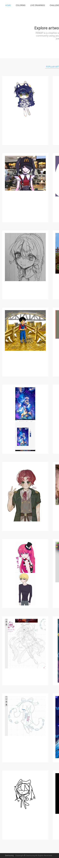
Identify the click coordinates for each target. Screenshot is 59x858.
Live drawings (37, 5)
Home (8, 5)
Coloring (20, 5)
